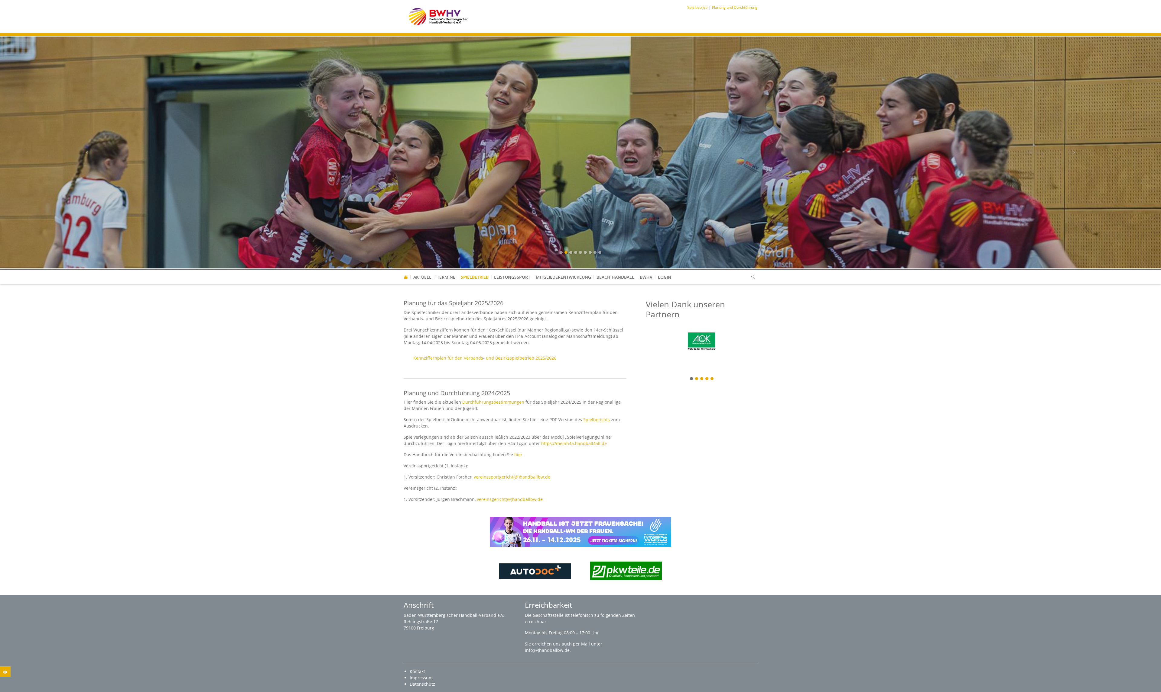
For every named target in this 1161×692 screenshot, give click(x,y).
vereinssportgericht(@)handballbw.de (512, 477)
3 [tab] (702, 379)
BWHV (646, 277)
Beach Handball (615, 277)
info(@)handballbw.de (547, 650)
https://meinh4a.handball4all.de (574, 443)
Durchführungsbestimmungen (493, 402)
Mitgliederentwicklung (563, 277)
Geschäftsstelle (549, 615)
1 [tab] (692, 379)
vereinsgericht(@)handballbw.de (510, 499)
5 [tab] (712, 379)
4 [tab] (707, 379)
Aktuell (422, 277)
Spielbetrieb (475, 277)
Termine (446, 277)
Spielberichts (596, 419)
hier (518, 454)
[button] (475, 271)
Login (664, 277)
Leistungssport (512, 277)
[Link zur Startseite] (438, 16)
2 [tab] (697, 379)
